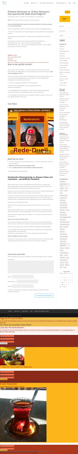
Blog (70, 3)
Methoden (62, 229)
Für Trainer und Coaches (46, 3)
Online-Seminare (30, 16)
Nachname (62, 31)
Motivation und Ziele (64, 58)
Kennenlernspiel (63, 207)
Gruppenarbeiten (63, 195)
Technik (65, 255)
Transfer (62, 262)
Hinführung (62, 200)
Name (10, 277)
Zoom (65, 267)
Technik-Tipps (63, 76)
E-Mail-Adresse (12, 281)
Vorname (61, 26)
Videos (66, 262)
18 (62, 282)
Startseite (26, 3)
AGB (31, 311)
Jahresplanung (63, 202)
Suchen (67, 12)
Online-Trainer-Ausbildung (63, 244)
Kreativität (62, 53)
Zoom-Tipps (62, 85)
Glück (61, 193)
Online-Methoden (64, 63)
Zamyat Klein (62, 169)
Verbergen (14, 55)
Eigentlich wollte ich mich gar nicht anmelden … (64, 100)
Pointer (61, 250)
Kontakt (10, 311)
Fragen (65, 190)
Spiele (61, 255)
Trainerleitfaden (63, 260)
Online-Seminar (63, 239)
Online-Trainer (63, 241)
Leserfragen (62, 219)
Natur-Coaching (63, 234)
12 (64, 280)
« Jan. (60, 286)
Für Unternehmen (60, 3)
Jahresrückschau (63, 205)
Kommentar (11, 259)
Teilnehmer (62, 257)
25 (62, 284)
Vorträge (62, 265)
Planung (62, 248)
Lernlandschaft (63, 214)
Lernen (67, 210)
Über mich (33, 3)
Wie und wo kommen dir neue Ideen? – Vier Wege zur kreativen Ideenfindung (64, 116)
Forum (61, 190)
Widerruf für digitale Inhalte (41, 311)
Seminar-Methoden (64, 70)
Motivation (62, 231)
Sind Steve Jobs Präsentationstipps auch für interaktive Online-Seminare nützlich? (64, 125)
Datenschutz (25, 311)
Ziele (61, 267)
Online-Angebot (63, 60)
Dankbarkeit (62, 181)
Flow (67, 188)
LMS (61, 227)
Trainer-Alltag (62, 83)
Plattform (67, 248)
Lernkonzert (62, 212)
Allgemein (62, 46)
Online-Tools (62, 67)
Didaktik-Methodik (64, 51)
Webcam (67, 265)
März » (65, 286)
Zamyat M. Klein (14, 16)
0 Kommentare (39, 16)
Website (10, 286)
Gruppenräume (63, 198)
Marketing (62, 56)
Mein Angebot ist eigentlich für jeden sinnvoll (64, 94)
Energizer (62, 188)
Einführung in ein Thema (63, 184)
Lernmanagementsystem (65, 217)
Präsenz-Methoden (64, 252)
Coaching (61, 49)
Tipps (67, 257)
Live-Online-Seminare (64, 222)
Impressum (17, 311)
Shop (74, 3)
